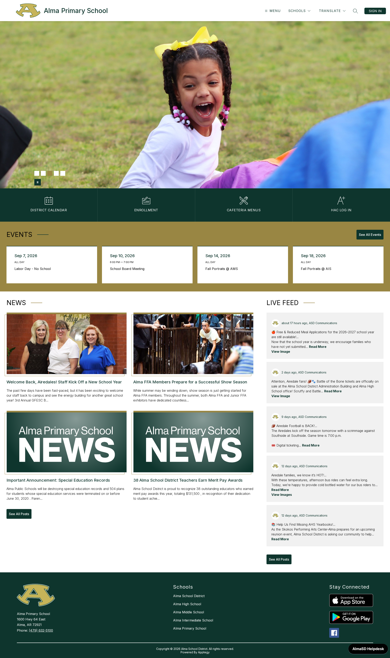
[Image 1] (36, 173)
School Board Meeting (128, 269)
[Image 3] (49, 173)
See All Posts (19, 514)
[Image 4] (56, 173)
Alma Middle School (188, 612)
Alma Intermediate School (193, 620)
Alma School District (189, 596)
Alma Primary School (189, 628)
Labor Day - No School (33, 269)
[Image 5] (62, 173)
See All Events (370, 235)
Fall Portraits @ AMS (222, 269)
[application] (368, 650)
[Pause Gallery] (37, 182)
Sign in (375, 11)
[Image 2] (43, 173)
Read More (317, 347)
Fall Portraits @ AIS (317, 269)
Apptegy (204, 652)
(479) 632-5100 (41, 630)
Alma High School (187, 604)
